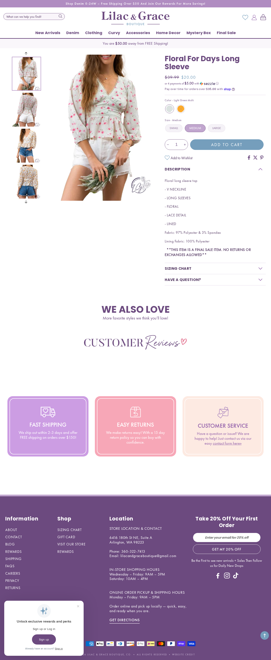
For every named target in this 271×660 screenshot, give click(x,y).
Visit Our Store (71, 544)
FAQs (9, 566)
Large (216, 128)
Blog (10, 544)
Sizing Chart (69, 529)
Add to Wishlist (181, 157)
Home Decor (168, 32)
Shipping (13, 558)
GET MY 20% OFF (226, 549)
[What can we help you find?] (60, 16)
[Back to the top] (264, 635)
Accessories (138, 32)
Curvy (114, 32)
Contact (13, 537)
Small (174, 128)
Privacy (12, 580)
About (11, 529)
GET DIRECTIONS (124, 619)
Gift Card (66, 537)
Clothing (93, 32)
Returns (13, 587)
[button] (264, 17)
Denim (72, 32)
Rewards (13, 551)
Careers (12, 573)
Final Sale (226, 32)
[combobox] (34, 16)
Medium (195, 128)
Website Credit (183, 654)
